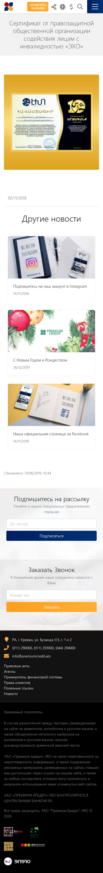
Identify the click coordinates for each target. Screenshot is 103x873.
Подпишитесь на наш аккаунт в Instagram (50, 286)
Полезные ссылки (18, 688)
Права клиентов (17, 682)
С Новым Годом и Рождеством (40, 360)
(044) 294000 (65, 647)
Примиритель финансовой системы (33, 676)
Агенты (10, 671)
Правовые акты (17, 665)
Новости (11, 693)
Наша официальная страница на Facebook (51, 433)
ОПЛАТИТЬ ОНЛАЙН (38, 6)
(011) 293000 (44, 647)
